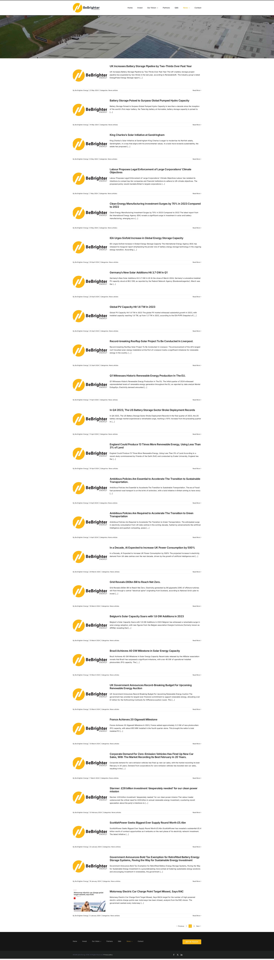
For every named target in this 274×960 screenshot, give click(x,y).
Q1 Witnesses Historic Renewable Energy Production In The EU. (148, 375)
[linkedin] (181, 955)
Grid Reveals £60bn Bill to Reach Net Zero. (135, 582)
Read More (196, 90)
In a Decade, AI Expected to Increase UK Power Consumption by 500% (152, 547)
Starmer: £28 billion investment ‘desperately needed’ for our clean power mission (153, 790)
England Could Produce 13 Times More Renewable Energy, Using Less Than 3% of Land (155, 446)
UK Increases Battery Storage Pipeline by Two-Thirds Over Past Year (151, 66)
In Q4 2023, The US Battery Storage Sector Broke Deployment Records (152, 410)
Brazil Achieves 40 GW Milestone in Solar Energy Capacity (145, 650)
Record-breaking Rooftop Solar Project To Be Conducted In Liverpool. (151, 341)
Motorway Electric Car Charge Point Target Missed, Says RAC (147, 891)
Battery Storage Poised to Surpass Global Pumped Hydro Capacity (149, 100)
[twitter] (178, 955)
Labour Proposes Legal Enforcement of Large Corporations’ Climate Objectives (150, 171)
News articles (113, 90)
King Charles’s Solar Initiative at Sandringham (137, 134)
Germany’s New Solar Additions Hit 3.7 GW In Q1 (138, 272)
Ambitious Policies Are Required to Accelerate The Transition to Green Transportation (151, 515)
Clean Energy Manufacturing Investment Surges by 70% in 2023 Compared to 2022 (155, 205)
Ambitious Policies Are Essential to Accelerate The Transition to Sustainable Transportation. (155, 480)
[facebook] (174, 955)
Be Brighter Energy (81, 90)
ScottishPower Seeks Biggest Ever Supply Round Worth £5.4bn (148, 822)
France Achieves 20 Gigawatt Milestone (133, 719)
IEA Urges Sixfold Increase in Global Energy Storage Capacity (146, 238)
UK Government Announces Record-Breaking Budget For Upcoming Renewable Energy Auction (151, 687)
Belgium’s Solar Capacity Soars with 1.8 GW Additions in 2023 (147, 616)
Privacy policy (108, 955)
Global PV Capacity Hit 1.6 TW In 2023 (132, 306)
